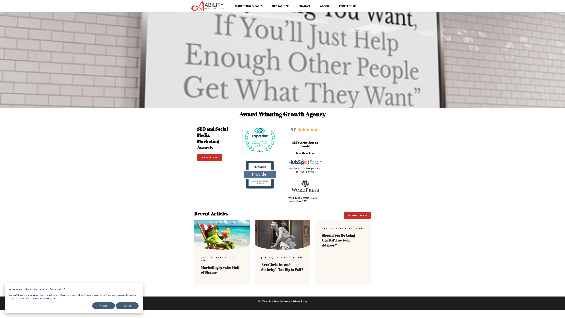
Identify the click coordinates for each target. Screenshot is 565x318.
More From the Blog (357, 215)
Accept (103, 305)
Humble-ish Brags (209, 157)
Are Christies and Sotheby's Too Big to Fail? (282, 267)
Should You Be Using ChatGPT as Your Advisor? (338, 240)
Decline (127, 305)
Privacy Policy (300, 301)
